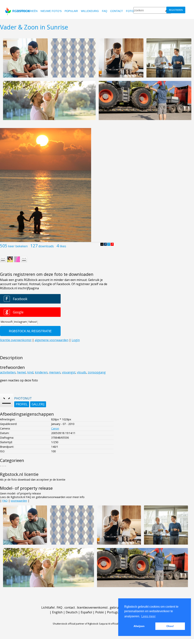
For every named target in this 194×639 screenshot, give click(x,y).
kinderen (41, 372)
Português (114, 612)
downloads (46, 246)
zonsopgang (97, 372)
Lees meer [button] (148, 616)
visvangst (68, 372)
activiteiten (8, 372)
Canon (55, 428)
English (57, 612)
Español (86, 612)
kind (30, 372)
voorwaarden (19, 500)
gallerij (38, 404)
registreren (176, 10)
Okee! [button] (170, 626)
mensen (54, 372)
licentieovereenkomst (92, 607)
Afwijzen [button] (139, 626)
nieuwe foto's (51, 11)
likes (63, 246)
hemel (21, 372)
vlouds (81, 372)
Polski (99, 612)
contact (116, 11)
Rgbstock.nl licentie (19, 474)
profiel (22, 404)
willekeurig (90, 11)
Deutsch (71, 612)
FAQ (104, 11)
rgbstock (21, 11)
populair (71, 11)
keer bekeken (18, 246)
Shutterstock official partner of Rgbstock (75, 623)
